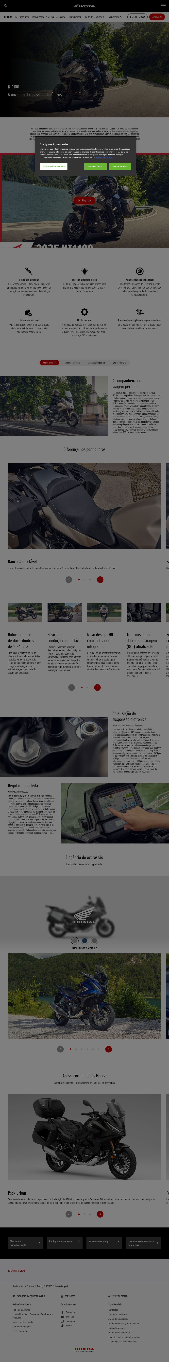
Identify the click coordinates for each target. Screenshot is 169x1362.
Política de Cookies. (104, 157)
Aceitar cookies (120, 166)
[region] (85, 156)
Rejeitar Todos (95, 166)
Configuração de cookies (54, 166)
